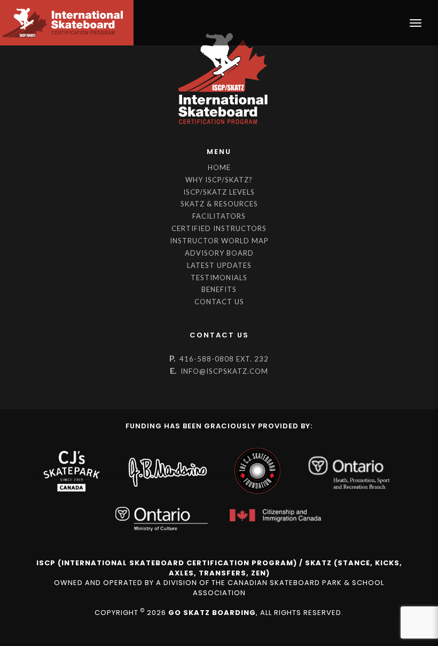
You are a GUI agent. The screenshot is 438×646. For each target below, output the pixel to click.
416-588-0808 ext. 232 (224, 359)
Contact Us (219, 301)
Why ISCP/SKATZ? (219, 179)
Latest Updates (219, 265)
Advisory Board (219, 253)
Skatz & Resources (219, 203)
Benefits (219, 289)
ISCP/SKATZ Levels (219, 192)
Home (219, 167)
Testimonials (219, 277)
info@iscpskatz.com (224, 371)
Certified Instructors (219, 228)
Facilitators (219, 216)
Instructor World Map (219, 240)
